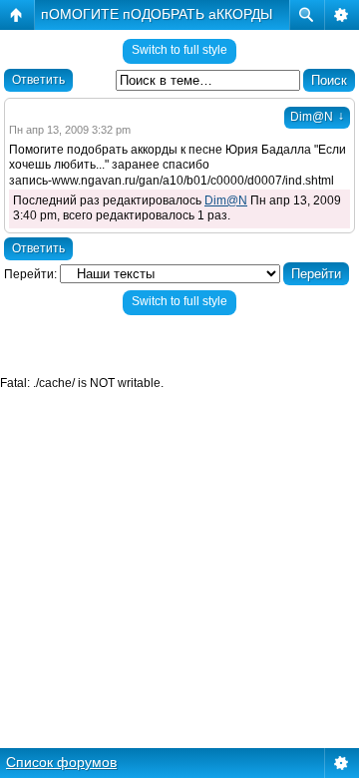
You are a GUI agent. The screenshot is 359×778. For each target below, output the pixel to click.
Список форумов (61, 762)
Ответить (38, 80)
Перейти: (30, 274)
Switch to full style (179, 50)
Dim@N (317, 117)
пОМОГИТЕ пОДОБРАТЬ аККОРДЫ (156, 14)
